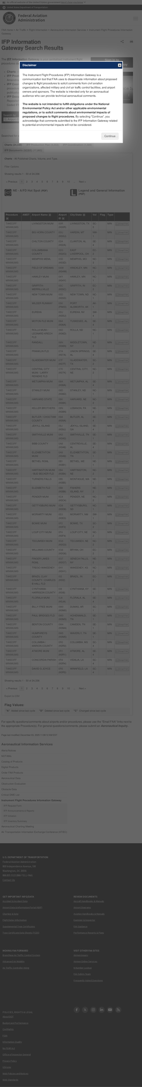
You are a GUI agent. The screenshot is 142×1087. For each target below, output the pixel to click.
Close (119, 65)
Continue (110, 136)
